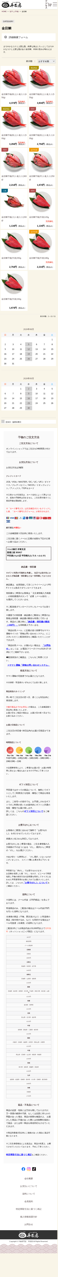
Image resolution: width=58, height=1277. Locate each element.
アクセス (46, 4)
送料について (28, 1194)
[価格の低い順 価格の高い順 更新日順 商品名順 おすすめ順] (47, 61)
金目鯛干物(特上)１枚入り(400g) (41, 136)
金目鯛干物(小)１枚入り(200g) (14, 218)
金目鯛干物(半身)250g (11, 258)
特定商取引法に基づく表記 (19, 1154)
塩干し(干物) (14, 11)
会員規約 (28, 1201)
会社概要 (28, 1178)
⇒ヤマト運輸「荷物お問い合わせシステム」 (28, 665)
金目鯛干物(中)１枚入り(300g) (14, 177)
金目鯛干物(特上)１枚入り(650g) (14, 96)
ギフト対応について (33, 811)
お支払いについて (28, 1186)
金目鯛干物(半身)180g (39, 258)
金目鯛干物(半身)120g (39, 217)
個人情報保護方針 (28, 1217)
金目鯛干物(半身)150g (11, 299)
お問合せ (28, 1224)
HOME (4, 11)
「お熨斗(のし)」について (35, 883)
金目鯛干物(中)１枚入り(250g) (41, 177)
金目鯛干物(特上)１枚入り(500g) (14, 136)
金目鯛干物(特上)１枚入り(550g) (41, 96)
